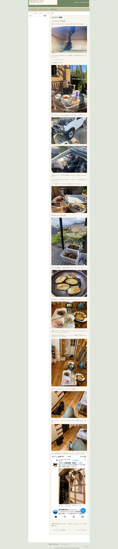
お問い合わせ (53, 9)
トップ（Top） (33, 9)
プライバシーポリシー (65, 544)
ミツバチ (81, 523)
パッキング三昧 (82, 530)
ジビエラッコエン (43, 9)
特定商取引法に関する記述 (53, 544)
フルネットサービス (43, 2)
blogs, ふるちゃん (73, 523)
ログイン (87, 546)
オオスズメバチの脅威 (58, 530)
